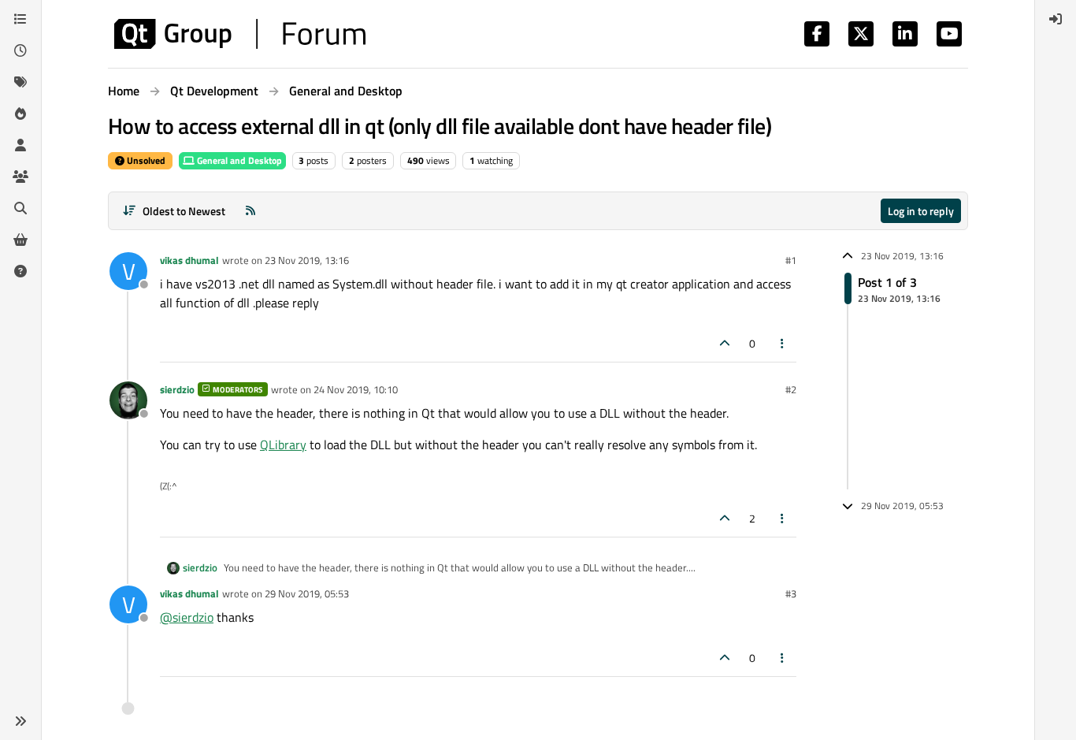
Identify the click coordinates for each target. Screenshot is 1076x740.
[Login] (1055, 19)
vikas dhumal (189, 260)
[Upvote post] (725, 343)
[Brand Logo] (239, 34)
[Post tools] (783, 343)
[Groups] (20, 176)
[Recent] (20, 50)
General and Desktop (238, 160)
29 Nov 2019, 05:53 (307, 593)
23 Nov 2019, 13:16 (307, 260)
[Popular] (20, 113)
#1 (790, 260)
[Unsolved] (20, 271)
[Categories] (20, 19)
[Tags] (20, 82)
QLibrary (283, 444)
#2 (790, 389)
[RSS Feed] (250, 211)
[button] (20, 721)
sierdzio (177, 389)
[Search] (20, 208)
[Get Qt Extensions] (20, 239)
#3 (790, 593)
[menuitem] (1055, 19)
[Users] (20, 145)
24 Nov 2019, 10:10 (356, 389)
